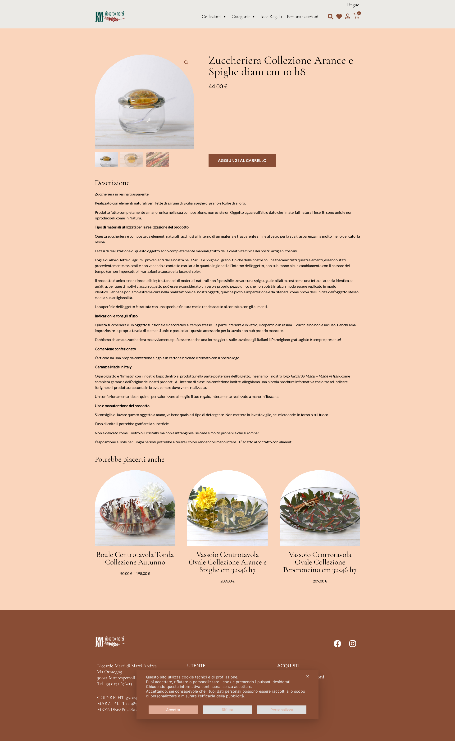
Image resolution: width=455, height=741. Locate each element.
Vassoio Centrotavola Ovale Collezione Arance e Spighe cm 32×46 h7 (228, 562)
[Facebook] (337, 643)
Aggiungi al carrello (242, 160)
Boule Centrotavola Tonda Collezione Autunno (135, 558)
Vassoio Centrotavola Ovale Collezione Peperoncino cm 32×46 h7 (320, 562)
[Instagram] (352, 643)
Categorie (241, 16)
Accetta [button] (173, 709)
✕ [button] (307, 676)
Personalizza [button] (281, 709)
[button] (330, 16)
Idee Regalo (271, 16)
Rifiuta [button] (227, 709)
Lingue (352, 4)
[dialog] (227, 694)
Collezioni (211, 16)
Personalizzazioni (302, 16)
